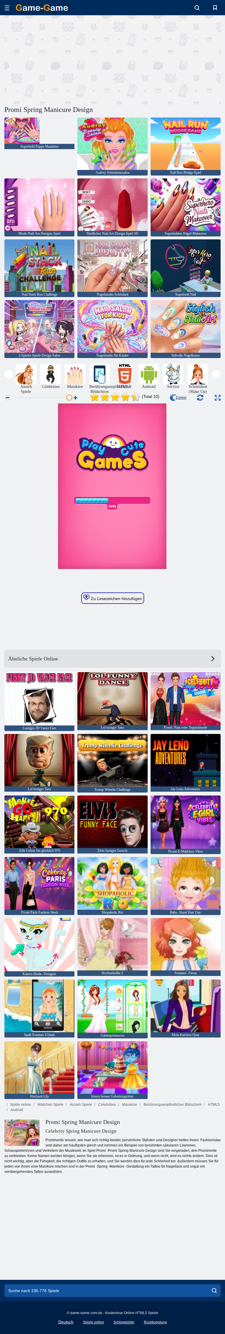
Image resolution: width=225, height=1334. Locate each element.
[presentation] (8, 374)
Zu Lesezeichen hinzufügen (116, 598)
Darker (181, 398)
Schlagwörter (123, 1322)
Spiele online (20, 1105)
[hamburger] (7, 8)
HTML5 (213, 1105)
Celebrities (107, 1105)
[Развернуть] (218, 398)
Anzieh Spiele (80, 1105)
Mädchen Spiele (50, 1105)
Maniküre (129, 1105)
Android (16, 1110)
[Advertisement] (58, 59)
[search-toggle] (197, 7)
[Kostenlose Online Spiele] (42, 7)
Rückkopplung (155, 1322)
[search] (214, 1290)
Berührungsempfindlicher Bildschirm (172, 1105)
